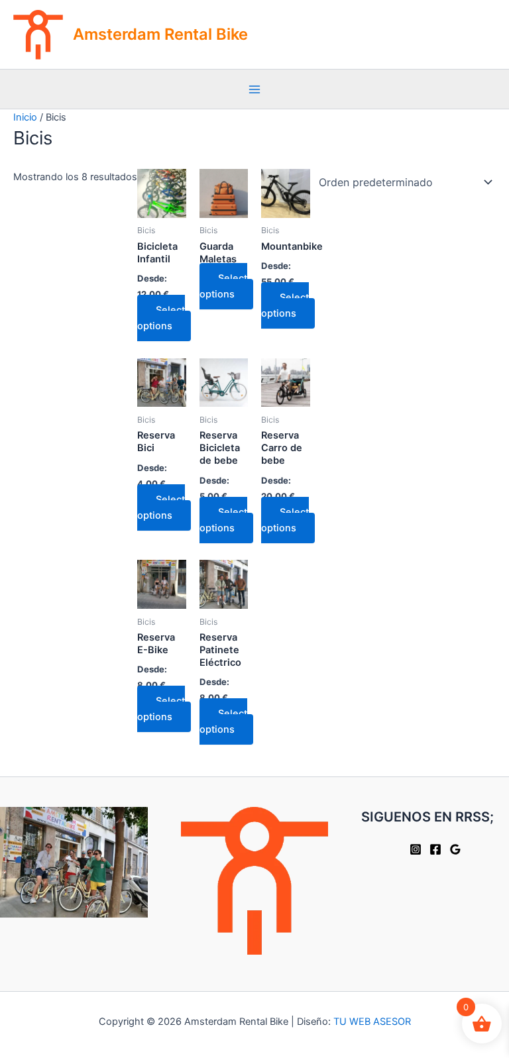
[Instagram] (416, 849)
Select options (161, 318)
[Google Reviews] (455, 849)
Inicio (25, 117)
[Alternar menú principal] (254, 89)
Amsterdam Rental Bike (160, 34)
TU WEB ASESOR (372, 1022)
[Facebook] (435, 849)
